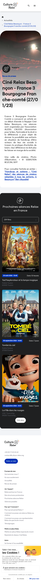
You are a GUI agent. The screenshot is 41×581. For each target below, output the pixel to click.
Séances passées (11, 501)
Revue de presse (11, 484)
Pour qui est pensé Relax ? (14, 510)
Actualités (8, 480)
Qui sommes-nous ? (12, 474)
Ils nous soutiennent (12, 477)
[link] (29, 5)
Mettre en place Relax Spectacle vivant (19, 532)
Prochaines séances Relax (14, 498)
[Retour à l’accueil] (10, 5)
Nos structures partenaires (14, 495)
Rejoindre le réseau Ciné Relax (16, 535)
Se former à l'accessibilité (14, 543)
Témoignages (9, 523)
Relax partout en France (13, 492)
